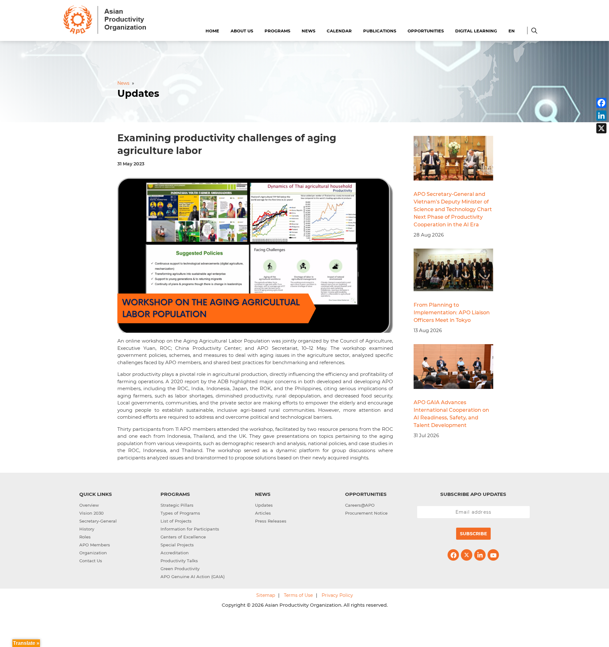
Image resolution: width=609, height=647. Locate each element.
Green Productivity (180, 568)
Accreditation (174, 552)
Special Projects (177, 544)
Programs (277, 30)
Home (212, 30)
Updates (264, 505)
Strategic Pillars (176, 505)
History (86, 528)
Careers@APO (360, 505)
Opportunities (426, 30)
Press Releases (270, 521)
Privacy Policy (337, 595)
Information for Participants (189, 528)
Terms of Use (298, 595)
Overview (89, 505)
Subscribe (473, 534)
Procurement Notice (366, 513)
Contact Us (90, 560)
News (308, 30)
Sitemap (265, 595)
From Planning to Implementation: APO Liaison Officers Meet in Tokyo (452, 312)
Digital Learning (476, 30)
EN (511, 30)
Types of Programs (180, 513)
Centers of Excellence (183, 536)
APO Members (94, 544)
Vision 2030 (91, 513)
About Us (242, 30)
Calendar (339, 30)
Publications (379, 30)
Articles (263, 513)
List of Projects (176, 521)
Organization (93, 552)
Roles (85, 536)
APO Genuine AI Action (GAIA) (192, 576)
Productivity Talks (179, 560)
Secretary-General (98, 521)
